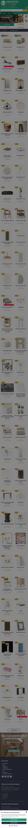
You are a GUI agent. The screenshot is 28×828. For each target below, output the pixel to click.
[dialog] (14, 819)
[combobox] (26, 812)
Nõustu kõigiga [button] (14, 819)
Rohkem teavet (15, 816)
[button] (14, 825)
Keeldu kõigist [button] (14, 822)
